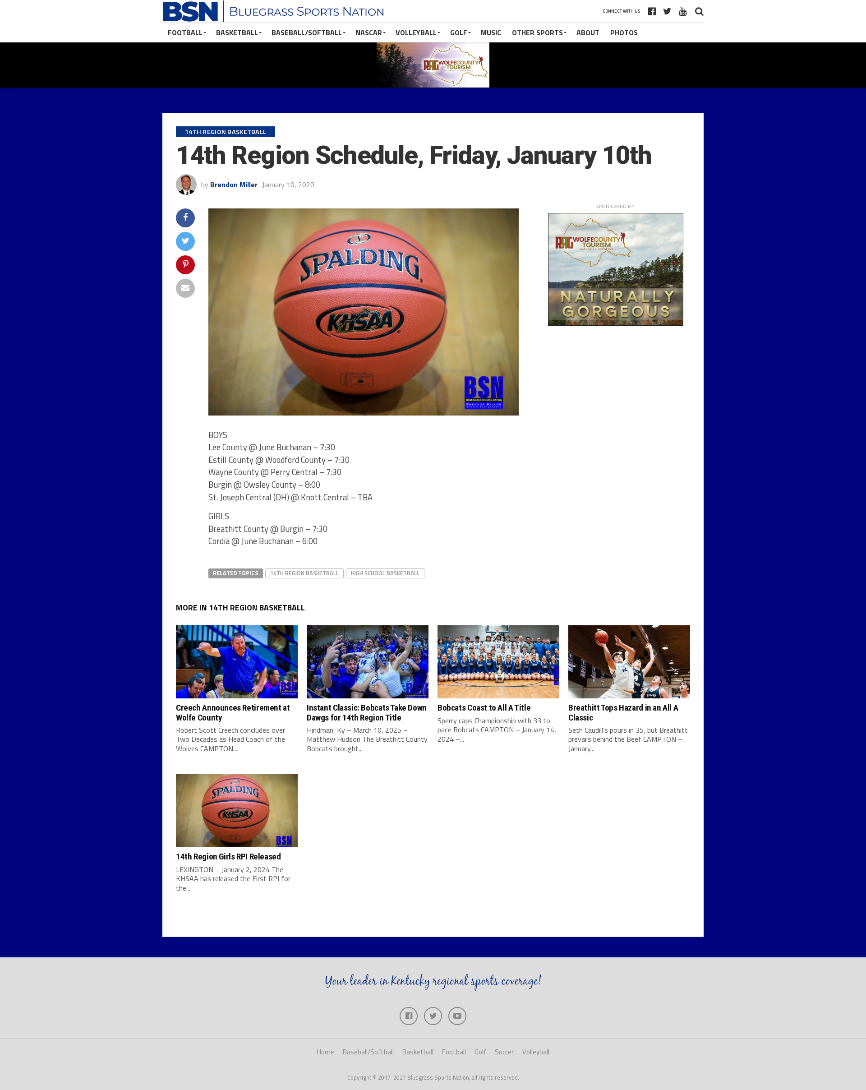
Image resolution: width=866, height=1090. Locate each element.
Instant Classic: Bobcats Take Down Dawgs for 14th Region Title (367, 712)
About (587, 32)
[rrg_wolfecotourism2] (615, 323)
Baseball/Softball (307, 32)
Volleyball (416, 32)
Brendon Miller (234, 184)
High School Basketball (385, 572)
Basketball (237, 32)
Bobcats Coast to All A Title (484, 707)
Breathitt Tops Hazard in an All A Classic (623, 712)
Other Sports (537, 32)
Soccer (504, 1052)
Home (325, 1052)
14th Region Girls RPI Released (228, 856)
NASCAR (368, 32)
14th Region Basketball (304, 572)
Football (185, 32)
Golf (458, 32)
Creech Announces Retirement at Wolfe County (233, 712)
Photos (624, 32)
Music (491, 32)
